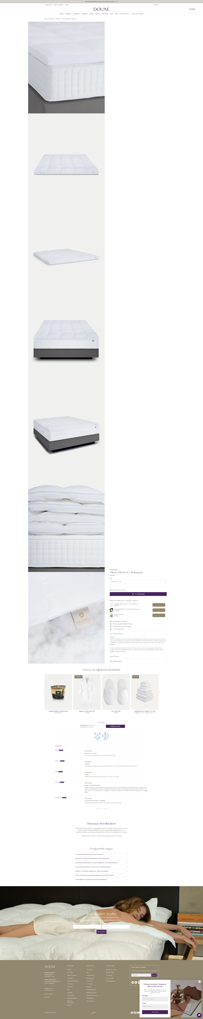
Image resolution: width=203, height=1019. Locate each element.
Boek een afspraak (58, 4)
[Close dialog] (199, 981)
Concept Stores (48, 4)
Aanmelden (101, 932)
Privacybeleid (70, 995)
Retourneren (70, 984)
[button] (190, 9)
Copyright (69, 992)
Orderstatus (70, 978)
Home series (90, 981)
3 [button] (102, 808)
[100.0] (97, 736)
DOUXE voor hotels (111, 969)
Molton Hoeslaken (119, 614)
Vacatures (89, 986)
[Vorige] (159, 692)
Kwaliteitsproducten (92, 992)
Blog (88, 972)
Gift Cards (69, 986)
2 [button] (99, 808)
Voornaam (76, 923)
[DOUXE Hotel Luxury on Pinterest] (136, 982)
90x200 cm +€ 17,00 (116, 581)
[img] (88, 751)
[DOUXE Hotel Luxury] (101, 9)
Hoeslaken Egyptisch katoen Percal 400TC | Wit (126, 604)
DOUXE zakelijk (110, 972)
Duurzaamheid (90, 1001)
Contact (67, 4)
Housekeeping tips (91, 989)
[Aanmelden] (192, 9)
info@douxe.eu (48, 988)
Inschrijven (154, 975)
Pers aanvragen (110, 978)
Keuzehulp (69, 972)
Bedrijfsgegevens (110, 981)
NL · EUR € (156, 4)
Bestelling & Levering (72, 981)
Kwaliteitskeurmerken (92, 995)
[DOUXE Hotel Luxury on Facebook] (132, 982)
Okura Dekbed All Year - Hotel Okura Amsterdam (127, 609)
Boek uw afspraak (48, 994)
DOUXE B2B (109, 975)
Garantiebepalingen (72, 998)
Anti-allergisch (90, 998)
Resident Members (72, 975)
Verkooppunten (90, 978)
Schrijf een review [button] (115, 726)
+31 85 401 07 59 (48, 990)
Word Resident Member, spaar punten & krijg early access (100, 1)
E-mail (103, 923)
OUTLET (69, 1005)
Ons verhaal (90, 969)
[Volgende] (43, 692)
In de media (89, 984)
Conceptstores (90, 975)
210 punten (118, 621)
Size (111, 578)
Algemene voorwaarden (70, 1002)
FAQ (68, 989)
